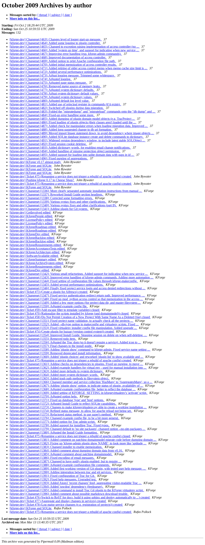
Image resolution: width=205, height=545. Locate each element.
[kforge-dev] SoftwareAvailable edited (34, 255)
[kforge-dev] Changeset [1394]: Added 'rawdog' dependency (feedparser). (57, 486)
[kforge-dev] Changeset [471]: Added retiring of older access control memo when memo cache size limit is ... (79, 68)
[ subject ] (56, 15)
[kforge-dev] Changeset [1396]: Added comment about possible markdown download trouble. (69, 494)
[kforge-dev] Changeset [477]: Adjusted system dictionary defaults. (52, 90)
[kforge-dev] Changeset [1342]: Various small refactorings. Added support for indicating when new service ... (79, 274)
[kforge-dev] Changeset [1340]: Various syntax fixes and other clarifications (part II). (63, 205)
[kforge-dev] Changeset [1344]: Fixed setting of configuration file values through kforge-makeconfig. (74, 281)
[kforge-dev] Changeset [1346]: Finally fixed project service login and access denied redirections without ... (78, 288)
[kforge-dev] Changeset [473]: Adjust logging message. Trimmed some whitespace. (63, 75)
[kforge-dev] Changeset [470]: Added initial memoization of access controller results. (63, 64)
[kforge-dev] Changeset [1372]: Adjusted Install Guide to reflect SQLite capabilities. (63, 403)
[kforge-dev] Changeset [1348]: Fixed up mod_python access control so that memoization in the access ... (76, 299)
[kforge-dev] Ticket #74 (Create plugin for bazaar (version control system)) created (62, 331)
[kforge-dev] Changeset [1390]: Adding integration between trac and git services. (61, 472)
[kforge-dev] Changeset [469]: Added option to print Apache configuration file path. (63, 61)
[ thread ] (43, 15)
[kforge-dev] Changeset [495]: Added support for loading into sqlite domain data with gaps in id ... (72, 154)
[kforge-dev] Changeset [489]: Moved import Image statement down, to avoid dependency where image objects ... (82, 133)
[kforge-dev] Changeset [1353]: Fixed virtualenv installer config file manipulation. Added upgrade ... (73, 328)
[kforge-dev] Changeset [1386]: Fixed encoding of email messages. (52, 457)
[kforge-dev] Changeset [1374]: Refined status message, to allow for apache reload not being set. (71, 411)
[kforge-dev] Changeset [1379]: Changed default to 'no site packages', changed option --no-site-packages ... (78, 429)
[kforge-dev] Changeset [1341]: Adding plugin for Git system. (49, 209)
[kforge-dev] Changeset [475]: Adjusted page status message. (48, 82)
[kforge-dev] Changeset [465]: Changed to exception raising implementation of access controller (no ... (75, 46)
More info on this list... (25, 18)
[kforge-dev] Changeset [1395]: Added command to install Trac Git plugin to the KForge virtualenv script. (77, 490)
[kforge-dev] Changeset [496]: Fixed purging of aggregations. (49, 158)
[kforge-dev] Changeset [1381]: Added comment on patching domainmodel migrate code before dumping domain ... (83, 439)
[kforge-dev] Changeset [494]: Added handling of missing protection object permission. (65, 151)
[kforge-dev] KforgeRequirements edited (36, 245)
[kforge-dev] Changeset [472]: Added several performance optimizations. (56, 72)
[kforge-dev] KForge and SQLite (31, 165)
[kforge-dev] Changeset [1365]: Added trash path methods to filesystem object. (60, 378)
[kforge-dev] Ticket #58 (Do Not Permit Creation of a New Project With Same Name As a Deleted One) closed (80, 317)
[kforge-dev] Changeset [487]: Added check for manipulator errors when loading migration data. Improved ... (79, 126)
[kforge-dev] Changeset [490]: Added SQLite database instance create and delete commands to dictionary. (77, 136)
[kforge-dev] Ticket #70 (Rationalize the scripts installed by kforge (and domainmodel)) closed (69, 313)
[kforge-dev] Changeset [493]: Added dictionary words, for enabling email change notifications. (70, 147)
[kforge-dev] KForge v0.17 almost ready (36, 162)
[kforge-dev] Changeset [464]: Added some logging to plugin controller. (55, 43)
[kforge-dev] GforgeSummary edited (33, 259)
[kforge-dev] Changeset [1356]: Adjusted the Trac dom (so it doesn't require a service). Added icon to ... (75, 342)
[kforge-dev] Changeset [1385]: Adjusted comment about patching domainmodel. (61, 454)
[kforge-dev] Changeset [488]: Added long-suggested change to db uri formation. (61, 129)
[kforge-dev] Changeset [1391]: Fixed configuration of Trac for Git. (53, 475)
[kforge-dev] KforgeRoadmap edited (33, 227)
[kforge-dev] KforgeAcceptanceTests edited (38, 248)
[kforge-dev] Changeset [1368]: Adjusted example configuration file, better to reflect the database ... (73, 389)
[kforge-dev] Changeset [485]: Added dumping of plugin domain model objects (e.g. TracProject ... (72, 118)
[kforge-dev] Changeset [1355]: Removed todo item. (43, 338)
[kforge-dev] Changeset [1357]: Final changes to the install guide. (51, 346)
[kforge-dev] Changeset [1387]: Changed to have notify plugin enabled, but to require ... (66, 461)
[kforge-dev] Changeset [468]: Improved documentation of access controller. (58, 57)
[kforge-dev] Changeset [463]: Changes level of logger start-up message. (56, 39)
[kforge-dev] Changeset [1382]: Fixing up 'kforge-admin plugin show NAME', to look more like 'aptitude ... (78, 443)
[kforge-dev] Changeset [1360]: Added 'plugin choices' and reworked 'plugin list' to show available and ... (77, 356)
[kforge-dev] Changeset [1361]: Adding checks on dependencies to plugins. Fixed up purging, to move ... (76, 364)
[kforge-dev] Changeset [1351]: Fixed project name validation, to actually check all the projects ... (72, 320)
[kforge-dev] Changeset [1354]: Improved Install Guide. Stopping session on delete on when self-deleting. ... (78, 335)
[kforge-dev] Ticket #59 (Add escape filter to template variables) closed (55, 310)
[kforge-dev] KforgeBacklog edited (32, 237)
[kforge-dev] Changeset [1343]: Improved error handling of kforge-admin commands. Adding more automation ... (82, 277)
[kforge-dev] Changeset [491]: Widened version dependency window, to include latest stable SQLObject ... (78, 140)
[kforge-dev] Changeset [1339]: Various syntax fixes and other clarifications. (58, 201)
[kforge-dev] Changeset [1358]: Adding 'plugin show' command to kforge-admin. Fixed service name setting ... (80, 349)
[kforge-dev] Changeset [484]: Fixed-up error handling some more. (52, 115)
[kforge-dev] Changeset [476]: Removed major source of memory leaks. (55, 86)
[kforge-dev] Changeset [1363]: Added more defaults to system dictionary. (57, 371)
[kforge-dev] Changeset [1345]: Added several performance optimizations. (57, 284)
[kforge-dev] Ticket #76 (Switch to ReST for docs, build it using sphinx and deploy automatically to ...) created (80, 497)
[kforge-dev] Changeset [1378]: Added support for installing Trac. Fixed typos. (60, 425)
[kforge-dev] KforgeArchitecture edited (35, 252)
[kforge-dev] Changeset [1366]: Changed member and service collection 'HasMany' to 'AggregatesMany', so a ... (81, 382)
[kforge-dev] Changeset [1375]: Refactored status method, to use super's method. (61, 414)
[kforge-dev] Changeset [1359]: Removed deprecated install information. (56, 353)
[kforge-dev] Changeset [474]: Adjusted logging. (41, 79)
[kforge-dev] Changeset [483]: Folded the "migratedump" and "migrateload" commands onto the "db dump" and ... (83, 111)
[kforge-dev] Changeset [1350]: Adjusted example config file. (49, 306)
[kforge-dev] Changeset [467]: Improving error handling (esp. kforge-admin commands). (66, 54)
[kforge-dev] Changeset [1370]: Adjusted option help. (44, 396)
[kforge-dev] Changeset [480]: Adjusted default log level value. (50, 100)
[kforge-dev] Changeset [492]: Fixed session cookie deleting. (48, 144)
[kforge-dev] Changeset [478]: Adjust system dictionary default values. (54, 93)
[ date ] (67, 15)
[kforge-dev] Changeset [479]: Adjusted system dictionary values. (51, 97)
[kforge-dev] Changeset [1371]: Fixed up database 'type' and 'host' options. (57, 400)
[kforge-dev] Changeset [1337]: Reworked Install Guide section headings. (57, 194)
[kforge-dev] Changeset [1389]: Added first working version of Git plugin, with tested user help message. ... (78, 468)
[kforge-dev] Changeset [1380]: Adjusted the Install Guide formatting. (54, 432)
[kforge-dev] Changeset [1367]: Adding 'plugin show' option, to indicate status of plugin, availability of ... (77, 385)
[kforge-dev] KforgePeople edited (31, 216)
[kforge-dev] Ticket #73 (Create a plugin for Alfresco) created (49, 292)
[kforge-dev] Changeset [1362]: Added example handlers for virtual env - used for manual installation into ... (78, 367)
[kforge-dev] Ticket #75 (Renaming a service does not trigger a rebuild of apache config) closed (70, 436)
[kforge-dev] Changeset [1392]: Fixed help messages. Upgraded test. (53, 479)
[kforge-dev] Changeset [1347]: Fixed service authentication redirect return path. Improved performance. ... (77, 295)
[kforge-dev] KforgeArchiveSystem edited (37, 263)
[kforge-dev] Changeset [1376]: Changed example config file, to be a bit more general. (65, 418)
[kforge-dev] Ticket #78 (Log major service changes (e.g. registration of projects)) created (66, 504)
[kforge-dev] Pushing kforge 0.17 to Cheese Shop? (42, 180)
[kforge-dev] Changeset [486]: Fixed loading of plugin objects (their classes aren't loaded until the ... (73, 122)
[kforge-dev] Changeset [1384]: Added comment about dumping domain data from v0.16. (67, 450)
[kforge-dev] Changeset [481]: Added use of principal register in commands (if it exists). (65, 104)
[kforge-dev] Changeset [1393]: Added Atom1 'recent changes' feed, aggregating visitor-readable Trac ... (76, 483)
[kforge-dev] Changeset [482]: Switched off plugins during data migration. (57, 108)
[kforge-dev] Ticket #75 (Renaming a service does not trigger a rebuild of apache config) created (71, 176)
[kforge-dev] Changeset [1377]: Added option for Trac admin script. (53, 421)
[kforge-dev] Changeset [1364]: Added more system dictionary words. (54, 374)
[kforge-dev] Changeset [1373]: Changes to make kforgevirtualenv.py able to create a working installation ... (78, 407)
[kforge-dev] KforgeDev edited (30, 234)
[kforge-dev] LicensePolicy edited (31, 219)
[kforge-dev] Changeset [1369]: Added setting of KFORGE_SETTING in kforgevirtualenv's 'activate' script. (79, 393)
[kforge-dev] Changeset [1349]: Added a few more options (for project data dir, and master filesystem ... (75, 302)
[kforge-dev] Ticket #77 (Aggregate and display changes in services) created (58, 501)
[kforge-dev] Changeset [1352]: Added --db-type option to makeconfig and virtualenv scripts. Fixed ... (74, 324)
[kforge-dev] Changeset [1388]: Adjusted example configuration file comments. (60, 465)
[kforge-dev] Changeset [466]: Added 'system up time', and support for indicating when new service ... (75, 50)
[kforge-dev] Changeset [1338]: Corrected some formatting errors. (51, 198)
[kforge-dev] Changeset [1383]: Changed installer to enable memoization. (56, 447)
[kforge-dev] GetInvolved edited (30, 212)
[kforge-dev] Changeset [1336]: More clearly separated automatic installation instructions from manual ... (76, 191)
